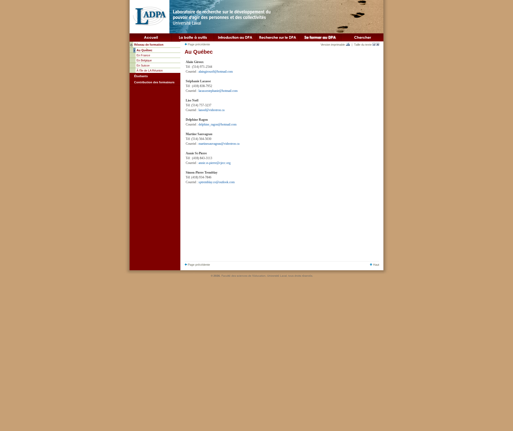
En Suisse (143, 65)
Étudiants (141, 76)
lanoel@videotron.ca (211, 110)
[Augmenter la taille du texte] (377, 44)
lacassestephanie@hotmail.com (218, 91)
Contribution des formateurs (154, 82)
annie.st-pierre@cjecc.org (215, 163)
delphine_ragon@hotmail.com (217, 124)
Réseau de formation (149, 44)
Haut (375, 264)
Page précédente (198, 44)
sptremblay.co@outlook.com (217, 182)
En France (143, 55)
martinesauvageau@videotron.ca (219, 144)
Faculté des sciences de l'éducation (243, 275)
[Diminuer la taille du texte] (373, 44)
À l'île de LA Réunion (150, 70)
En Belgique (144, 60)
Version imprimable (333, 44)
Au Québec (144, 50)
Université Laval (277, 275)
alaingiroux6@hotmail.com (216, 71)
